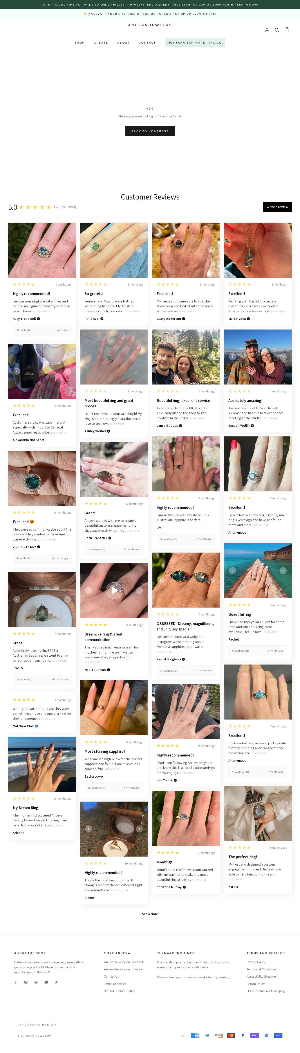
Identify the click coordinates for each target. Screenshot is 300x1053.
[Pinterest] (36, 981)
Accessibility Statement (262, 976)
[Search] (277, 29)
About (123, 42)
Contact (147, 42)
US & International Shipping (266, 991)
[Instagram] (25, 981)
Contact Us (111, 976)
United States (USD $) (35, 1024)
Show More (41, 311)
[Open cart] (287, 29)
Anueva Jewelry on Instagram (124, 969)
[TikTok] (56, 981)
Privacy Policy (256, 962)
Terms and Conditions (262, 969)
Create (101, 42)
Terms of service (115, 984)
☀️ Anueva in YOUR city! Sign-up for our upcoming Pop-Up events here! (150, 13)
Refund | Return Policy (119, 991)
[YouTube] (46, 981)
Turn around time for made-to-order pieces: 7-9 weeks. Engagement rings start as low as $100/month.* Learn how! (150, 4)
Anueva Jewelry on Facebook (124, 962)
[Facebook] (15, 981)
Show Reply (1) (24, 330)
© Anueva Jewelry (34, 1035)
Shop (80, 42)
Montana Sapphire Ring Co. (195, 42)
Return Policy (256, 984)
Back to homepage (150, 131)
